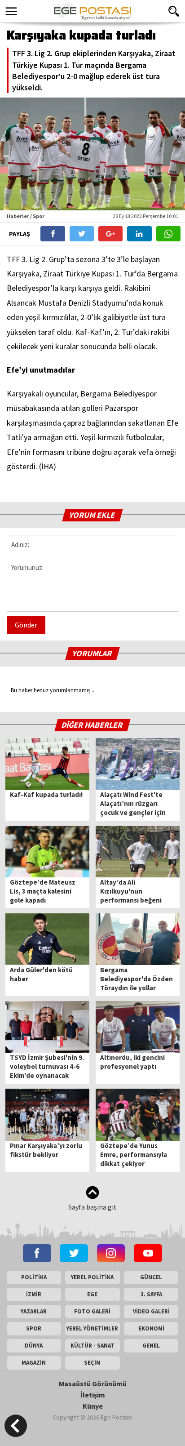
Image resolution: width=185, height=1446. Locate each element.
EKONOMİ (151, 1328)
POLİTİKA (34, 1277)
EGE (92, 1294)
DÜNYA (34, 1345)
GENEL (151, 1345)
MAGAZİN (34, 1362)
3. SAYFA (151, 1294)
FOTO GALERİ (92, 1311)
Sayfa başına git (92, 1206)
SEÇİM (92, 1362)
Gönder (26, 624)
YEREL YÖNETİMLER (92, 1328)
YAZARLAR (34, 1311)
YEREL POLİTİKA (92, 1277)
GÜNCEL (151, 1277)
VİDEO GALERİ (151, 1311)
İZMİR (33, 1294)
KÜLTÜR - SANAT (92, 1345)
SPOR (33, 1328)
